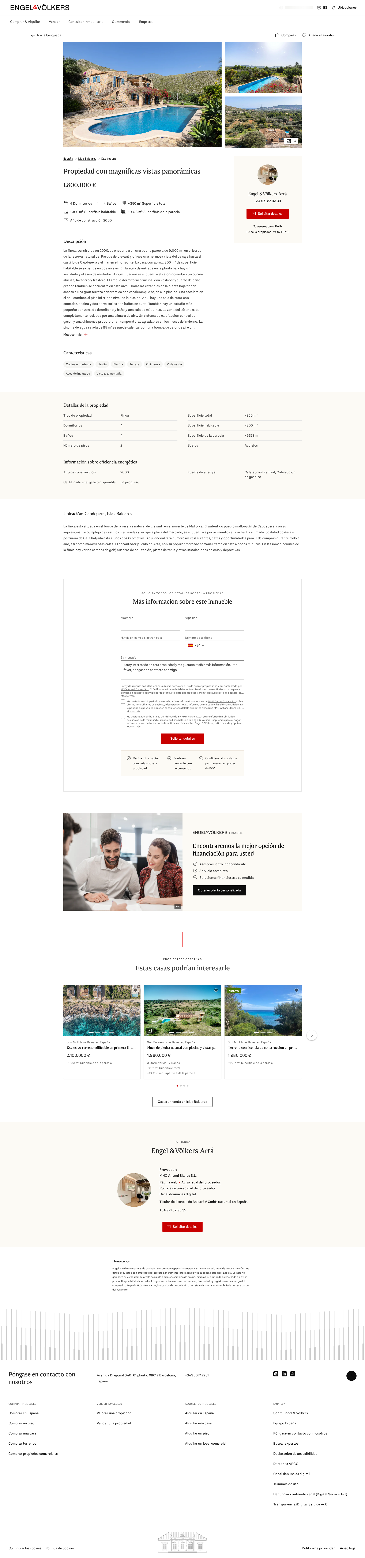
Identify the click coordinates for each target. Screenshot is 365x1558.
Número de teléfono (198, 638)
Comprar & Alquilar (25, 21)
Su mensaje (128, 657)
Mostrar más (128, 696)
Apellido (191, 618)
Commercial (121, 21)
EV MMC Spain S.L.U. (190, 716)
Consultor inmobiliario (86, 21)
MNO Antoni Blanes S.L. (135, 689)
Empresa (146, 21)
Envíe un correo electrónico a (142, 638)
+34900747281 (197, 1375)
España (68, 158)
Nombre (127, 618)
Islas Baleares (87, 158)
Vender (54, 21)
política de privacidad (142, 708)
